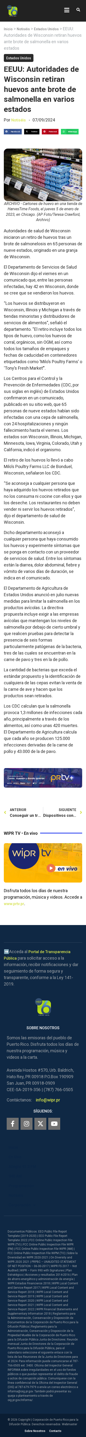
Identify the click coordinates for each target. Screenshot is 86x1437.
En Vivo (15, 1157)
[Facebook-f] (13, 1124)
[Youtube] (54, 1124)
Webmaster (69, 1424)
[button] (78, 10)
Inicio (8, 29)
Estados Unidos (46, 29)
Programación (21, 1186)
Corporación (20, 1205)
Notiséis (23, 29)
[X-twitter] (40, 1124)
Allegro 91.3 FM (22, 1166)
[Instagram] (26, 1124)
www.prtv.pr (14, 904)
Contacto (55, 1431)
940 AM (15, 1176)
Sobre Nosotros (35, 1431)
